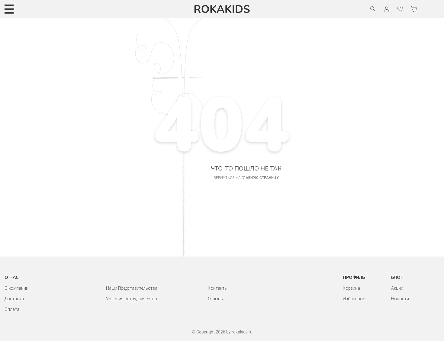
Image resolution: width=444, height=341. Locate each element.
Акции (397, 288)
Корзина (351, 288)
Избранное (354, 298)
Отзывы (216, 298)
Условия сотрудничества (131, 298)
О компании (16, 288)
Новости (400, 298)
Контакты (217, 288)
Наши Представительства (131, 288)
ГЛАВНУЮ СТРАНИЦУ (260, 178)
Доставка (14, 298)
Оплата (12, 309)
